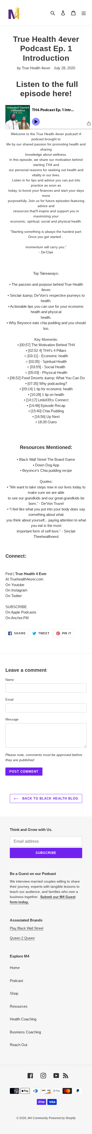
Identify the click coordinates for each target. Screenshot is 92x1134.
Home (15, 968)
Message (11, 719)
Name (9, 680)
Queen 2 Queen (22, 938)
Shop (14, 993)
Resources (18, 1006)
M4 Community (38, 1118)
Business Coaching (25, 1032)
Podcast (16, 981)
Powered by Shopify (62, 1118)
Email (9, 699)
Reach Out (18, 1045)
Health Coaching (23, 1019)
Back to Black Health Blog (49, 798)
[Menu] (84, 13)
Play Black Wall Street (26, 928)
